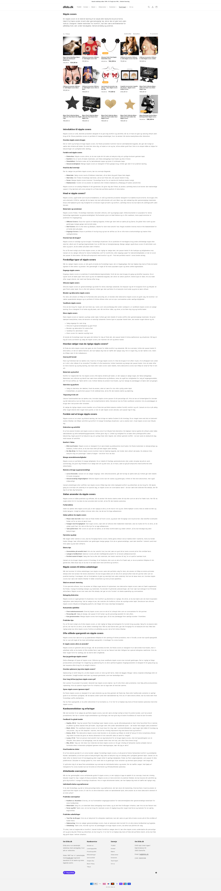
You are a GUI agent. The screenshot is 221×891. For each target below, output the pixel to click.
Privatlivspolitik (91, 851)
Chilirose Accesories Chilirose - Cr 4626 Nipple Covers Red (91, 58)
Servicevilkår (91, 857)
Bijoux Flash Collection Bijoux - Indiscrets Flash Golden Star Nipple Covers (128, 117)
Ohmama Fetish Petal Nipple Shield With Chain (109, 58)
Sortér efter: (127, 34)
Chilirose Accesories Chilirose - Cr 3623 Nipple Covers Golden (148, 58)
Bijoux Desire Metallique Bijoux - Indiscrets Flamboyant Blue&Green (72, 59)
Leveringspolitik (92, 848)
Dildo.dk (113, 887)
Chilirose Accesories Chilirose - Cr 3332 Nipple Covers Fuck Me (129, 58)
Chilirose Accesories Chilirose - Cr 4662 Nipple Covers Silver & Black (91, 88)
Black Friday (91, 863)
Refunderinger (91, 854)
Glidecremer (114, 854)
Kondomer (114, 857)
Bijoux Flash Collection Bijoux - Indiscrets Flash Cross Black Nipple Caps (148, 88)
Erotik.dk (69, 858)
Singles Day (90, 860)
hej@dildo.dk (143, 854)
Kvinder (113, 848)
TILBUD (113, 845)
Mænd (113, 851)
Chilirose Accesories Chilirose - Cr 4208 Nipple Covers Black (71, 87)
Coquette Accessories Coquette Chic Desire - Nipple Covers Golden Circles (129, 88)
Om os (113, 863)
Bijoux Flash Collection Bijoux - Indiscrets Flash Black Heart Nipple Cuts (90, 117)
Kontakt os (90, 845)
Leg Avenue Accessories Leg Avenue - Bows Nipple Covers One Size (109, 88)
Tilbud (89, 866)
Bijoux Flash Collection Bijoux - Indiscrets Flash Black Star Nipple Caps (72, 117)
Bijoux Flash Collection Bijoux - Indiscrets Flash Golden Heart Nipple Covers (109, 117)
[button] (86, 7)
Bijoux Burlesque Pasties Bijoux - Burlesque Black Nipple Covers (148, 116)
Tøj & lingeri (114, 860)
